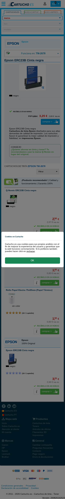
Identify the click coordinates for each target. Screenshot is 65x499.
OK (32, 260)
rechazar (30, 251)
